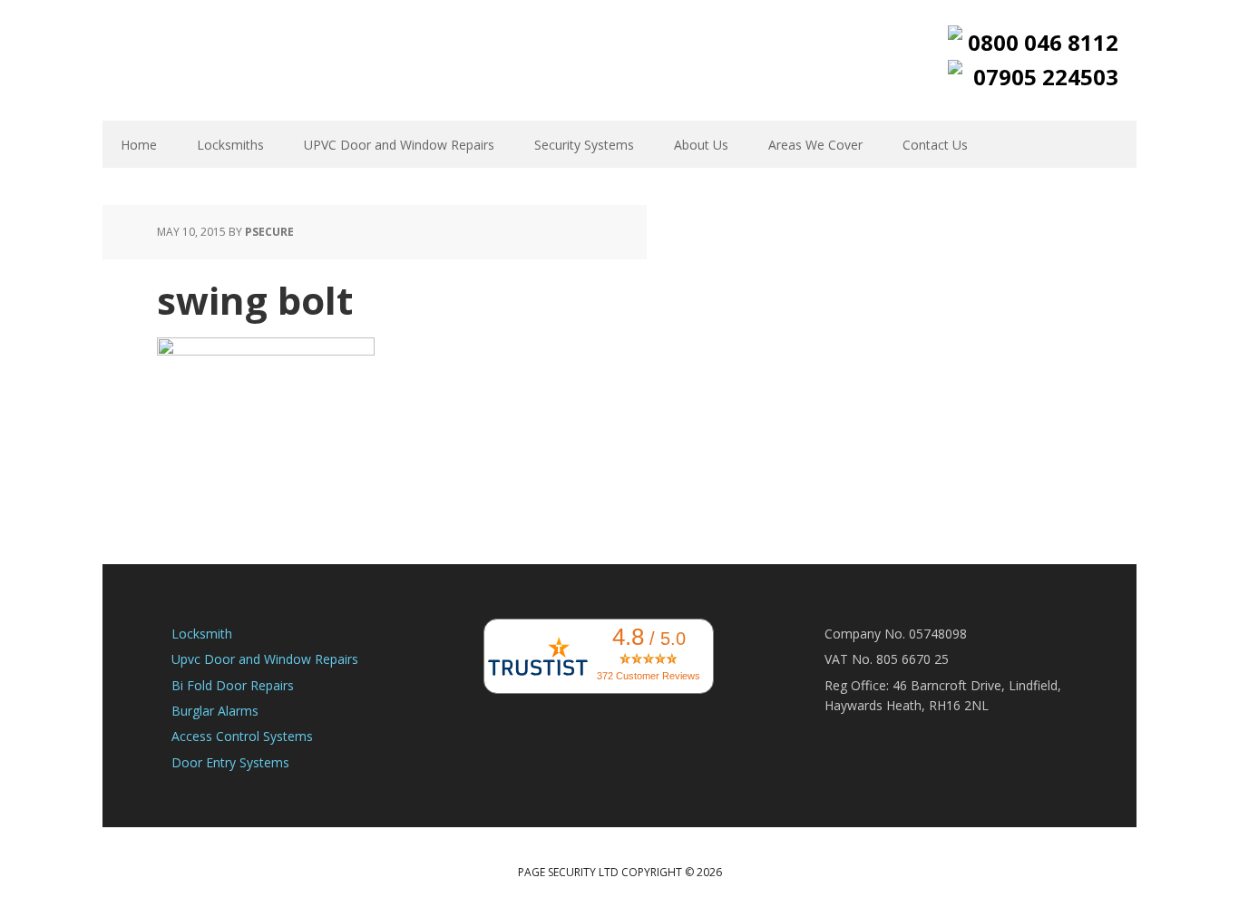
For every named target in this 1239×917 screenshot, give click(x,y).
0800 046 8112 (1043, 42)
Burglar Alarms (215, 710)
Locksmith (201, 633)
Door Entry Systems (230, 762)
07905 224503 (1045, 77)
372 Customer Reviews (648, 675)
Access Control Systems (242, 736)
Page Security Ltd (220, 59)
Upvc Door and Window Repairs (264, 659)
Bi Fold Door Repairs (232, 685)
